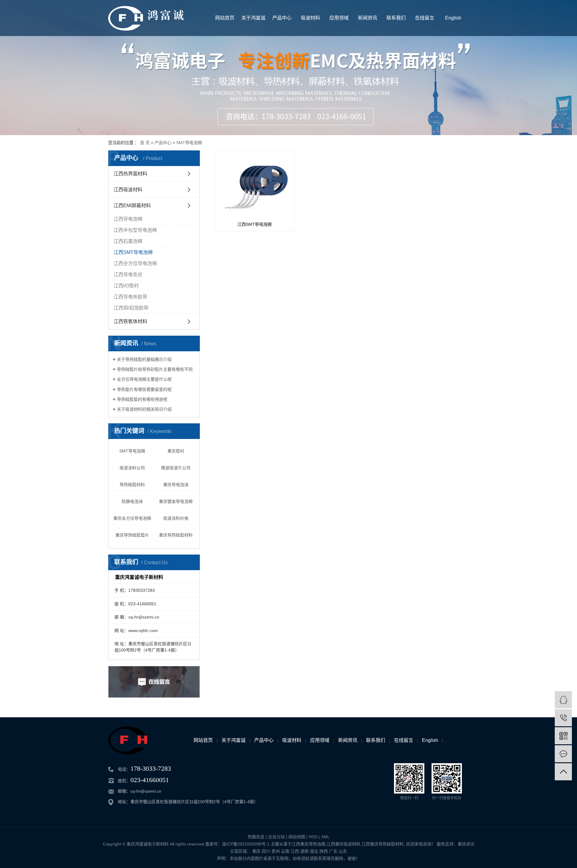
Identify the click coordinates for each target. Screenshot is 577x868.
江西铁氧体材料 (130, 321)
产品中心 (282, 17)
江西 (295, 851)
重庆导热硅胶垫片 (132, 535)
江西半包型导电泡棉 (135, 230)
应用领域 (339, 17)
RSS (313, 836)
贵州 (275, 851)
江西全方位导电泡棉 (135, 263)
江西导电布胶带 (130, 296)
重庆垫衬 (175, 451)
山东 (343, 851)
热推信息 (256, 836)
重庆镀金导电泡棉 (176, 501)
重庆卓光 (466, 844)
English (453, 17)
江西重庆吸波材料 (343, 844)
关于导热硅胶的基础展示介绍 (144, 359)
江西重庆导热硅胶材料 (383, 844)
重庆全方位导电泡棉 (132, 518)
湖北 (314, 851)
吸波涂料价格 (175, 518)
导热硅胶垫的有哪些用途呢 (142, 399)
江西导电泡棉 (128, 219)
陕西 (323, 851)
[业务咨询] (563, 699)
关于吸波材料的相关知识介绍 (144, 409)
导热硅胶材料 (132, 484)
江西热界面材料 (130, 173)
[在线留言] (563, 753)
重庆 (256, 851)
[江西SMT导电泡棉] (254, 186)
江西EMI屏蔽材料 (132, 205)
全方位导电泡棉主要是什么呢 (144, 379)
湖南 (304, 851)
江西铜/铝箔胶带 (131, 307)
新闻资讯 (367, 17)
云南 (285, 851)
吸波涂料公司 (132, 467)
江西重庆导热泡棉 (308, 844)
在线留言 (424, 17)
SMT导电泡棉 (189, 142)
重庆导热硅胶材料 (176, 535)
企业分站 (276, 836)
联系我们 (396, 17)
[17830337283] (563, 717)
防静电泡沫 (132, 501)
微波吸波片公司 (176, 467)
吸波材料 (310, 17)
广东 (333, 851)
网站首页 (224, 17)
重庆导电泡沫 (175, 484)
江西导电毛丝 (128, 274)
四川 (266, 851)
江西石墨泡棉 (128, 241)
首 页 (145, 142)
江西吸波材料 (128, 189)
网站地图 (296, 836)
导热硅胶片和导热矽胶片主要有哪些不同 (155, 369)
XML (325, 836)
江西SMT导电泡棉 (133, 252)
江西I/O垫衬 (126, 285)
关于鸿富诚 (253, 17)
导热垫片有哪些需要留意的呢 (144, 389)
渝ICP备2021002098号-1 (246, 844)
